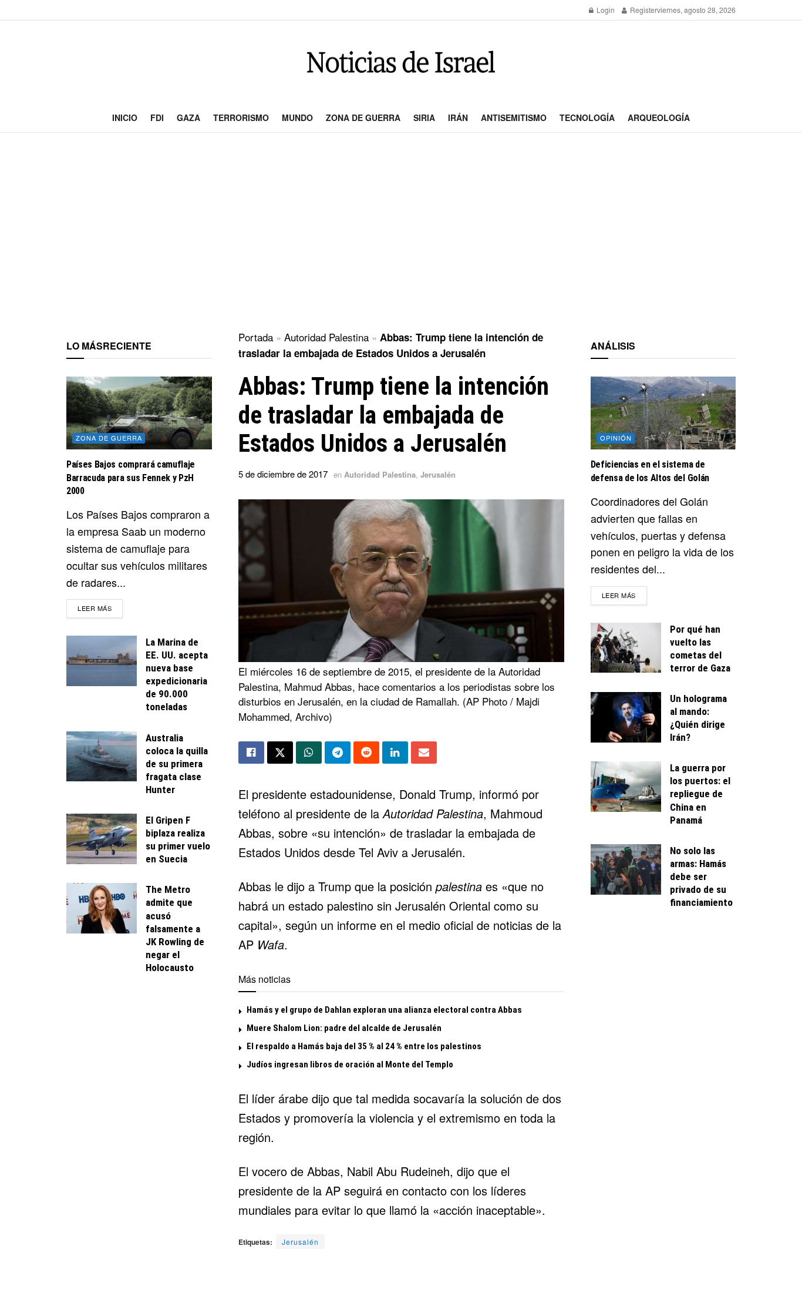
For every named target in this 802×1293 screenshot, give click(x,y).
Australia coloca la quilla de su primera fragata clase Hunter (177, 763)
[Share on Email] (424, 752)
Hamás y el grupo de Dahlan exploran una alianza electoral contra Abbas (384, 1010)
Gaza (188, 117)
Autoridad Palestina (326, 337)
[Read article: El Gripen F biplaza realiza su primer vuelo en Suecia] (101, 839)
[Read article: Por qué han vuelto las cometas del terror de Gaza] (626, 648)
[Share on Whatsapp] (309, 752)
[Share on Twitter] (280, 752)
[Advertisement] (401, 232)
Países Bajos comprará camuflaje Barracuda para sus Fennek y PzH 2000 (130, 477)
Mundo (297, 117)
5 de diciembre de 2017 (283, 474)
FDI (157, 117)
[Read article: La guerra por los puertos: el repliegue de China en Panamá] (626, 786)
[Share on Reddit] (366, 752)
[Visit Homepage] (401, 62)
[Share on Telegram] (338, 752)
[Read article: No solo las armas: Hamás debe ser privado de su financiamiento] (626, 869)
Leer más (100, 608)
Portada (255, 337)
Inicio (124, 117)
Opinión (616, 437)
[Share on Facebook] (251, 752)
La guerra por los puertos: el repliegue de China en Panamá (700, 793)
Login (605, 10)
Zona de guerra (363, 117)
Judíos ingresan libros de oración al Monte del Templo (350, 1064)
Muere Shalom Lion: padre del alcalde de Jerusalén (344, 1028)
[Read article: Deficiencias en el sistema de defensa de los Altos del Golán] (663, 413)
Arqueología (659, 117)
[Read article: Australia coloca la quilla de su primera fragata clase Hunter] (101, 756)
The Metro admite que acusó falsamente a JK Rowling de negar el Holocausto (175, 928)
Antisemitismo (514, 117)
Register (642, 10)
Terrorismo (241, 117)
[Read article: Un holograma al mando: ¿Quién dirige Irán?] (626, 717)
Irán (458, 117)
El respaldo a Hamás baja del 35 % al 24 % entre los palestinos (364, 1046)
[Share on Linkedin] (395, 752)
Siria (424, 117)
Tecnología (587, 117)
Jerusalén (438, 474)
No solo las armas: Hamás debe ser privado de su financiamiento (701, 876)
